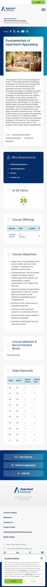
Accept (13, 581)
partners (23, 570)
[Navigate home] (23, 490)
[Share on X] (14, 31)
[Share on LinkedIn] (18, 31)
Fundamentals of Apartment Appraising (16, 23)
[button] (41, 558)
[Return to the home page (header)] (8, 9)
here (37, 576)
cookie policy (29, 574)
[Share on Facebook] (10, 31)
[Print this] (27, 31)
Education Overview (10, 18)
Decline (33, 581)
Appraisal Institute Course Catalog (15, 21)
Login (38, 2)
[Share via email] (22, 31)
